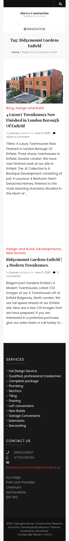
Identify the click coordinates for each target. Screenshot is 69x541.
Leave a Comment (18, 137)
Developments (48, 249)
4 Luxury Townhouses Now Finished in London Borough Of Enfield (32, 120)
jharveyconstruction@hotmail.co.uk (33, 467)
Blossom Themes (49, 527)
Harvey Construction (34, 13)
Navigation (36, 29)
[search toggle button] (60, 4)
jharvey (14, 133)
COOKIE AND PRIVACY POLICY (35, 534)
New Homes (16, 253)
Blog (10, 108)
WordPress (41, 531)
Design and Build (30, 108)
